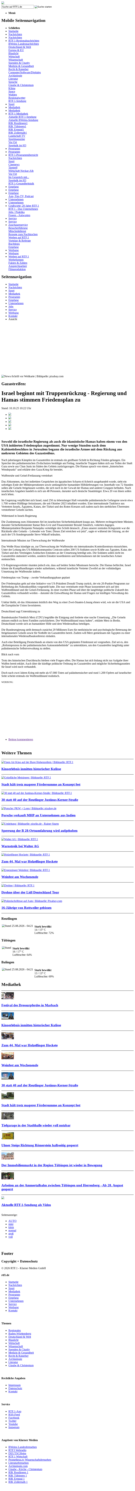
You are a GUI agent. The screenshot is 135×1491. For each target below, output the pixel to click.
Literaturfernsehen (18, 1462)
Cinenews (14, 164)
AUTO (12, 1220)
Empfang (13, 186)
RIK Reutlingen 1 (18, 1472)
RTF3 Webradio (17, 1450)
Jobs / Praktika (16, 212)
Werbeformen (16, 259)
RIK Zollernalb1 (17, 132)
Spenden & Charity (19, 62)
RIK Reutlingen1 (18, 123)
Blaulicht (13, 53)
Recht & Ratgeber (18, 69)
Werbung (13, 250)
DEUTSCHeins (17, 1453)
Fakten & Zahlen (17, 262)
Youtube (13, 1424)
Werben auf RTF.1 (18, 237)
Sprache (12, 81)
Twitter (12, 1420)
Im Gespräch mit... (18, 177)
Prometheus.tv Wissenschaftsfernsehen (29, 1459)
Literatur (13, 78)
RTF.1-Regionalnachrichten (23, 40)
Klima (11, 88)
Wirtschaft (14, 56)
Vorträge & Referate (19, 240)
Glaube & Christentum (21, 85)
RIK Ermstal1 (16, 129)
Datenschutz (15, 1388)
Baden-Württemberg (19, 1333)
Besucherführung (18, 227)
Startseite (13, 31)
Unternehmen (16, 199)
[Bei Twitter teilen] (9, 418)
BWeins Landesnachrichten (23, 43)
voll (10, 1236)
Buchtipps (14, 243)
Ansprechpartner (17, 266)
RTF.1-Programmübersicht (23, 154)
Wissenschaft (15, 59)
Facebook (13, 1417)
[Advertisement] (67, 348)
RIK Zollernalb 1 (18, 1481)
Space (11, 91)
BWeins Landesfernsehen (22, 1446)
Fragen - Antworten (19, 215)
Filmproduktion (17, 269)
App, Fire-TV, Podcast (21, 196)
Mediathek (14, 107)
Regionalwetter (16, 97)
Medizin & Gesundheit (21, 66)
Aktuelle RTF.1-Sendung (22, 116)
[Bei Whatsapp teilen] (9, 421)
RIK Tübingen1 (17, 126)
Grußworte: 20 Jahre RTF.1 (23, 205)
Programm (14, 148)
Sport (11, 104)
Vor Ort (12, 142)
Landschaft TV (16, 135)
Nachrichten (15, 34)
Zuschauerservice (18, 224)
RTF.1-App (14, 1411)
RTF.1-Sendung (17, 100)
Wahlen (12, 94)
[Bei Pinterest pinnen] (9, 425)
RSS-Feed (14, 1414)
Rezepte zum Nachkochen (23, 234)
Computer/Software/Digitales (24, 72)
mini (10, 1224)
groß (11, 1233)
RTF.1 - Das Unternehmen (23, 208)
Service (12, 218)
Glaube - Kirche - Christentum (25, 1469)
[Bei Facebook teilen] (9, 414)
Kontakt (12, 315)
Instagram (13, 1427)
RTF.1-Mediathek (18, 113)
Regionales (14, 1330)
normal (12, 1230)
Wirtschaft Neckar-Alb (21, 170)
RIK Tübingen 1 (17, 1475)
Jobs (10, 306)
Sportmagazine (16, 139)
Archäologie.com (18, 1466)
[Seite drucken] (9, 428)
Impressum (14, 1385)
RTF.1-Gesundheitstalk (21, 183)
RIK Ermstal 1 (16, 1478)
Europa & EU (16, 50)
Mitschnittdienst (17, 231)
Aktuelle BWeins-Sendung (23, 120)
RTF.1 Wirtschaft (17, 1456)
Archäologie (15, 75)
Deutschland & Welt (19, 47)
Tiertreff (12, 167)
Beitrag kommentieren (20, 739)
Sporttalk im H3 (17, 145)
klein (11, 1227)
